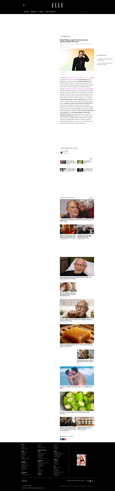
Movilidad (56, 471)
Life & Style (24, 472)
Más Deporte (40, 455)
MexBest (24, 462)
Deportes (40, 444)
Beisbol (39, 452)
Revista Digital (41, 458)
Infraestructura (57, 454)
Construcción (57, 452)
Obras (39, 467)
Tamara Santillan (64, 151)
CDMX (55, 445)
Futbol (39, 451)
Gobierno (40, 474)
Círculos (24, 454)
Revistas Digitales (85, 11)
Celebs (41, 12)
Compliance (76, 486)
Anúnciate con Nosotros (86, 486)
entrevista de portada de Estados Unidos (78, 77)
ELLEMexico (86, 481)
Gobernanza (57, 469)
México (39, 475)
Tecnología (40, 466)
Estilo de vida (50, 12)
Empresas (40, 461)
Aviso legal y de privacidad (65, 486)
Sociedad (56, 448)
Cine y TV (40, 445)
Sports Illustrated (42, 450)
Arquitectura (57, 455)
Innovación (57, 473)
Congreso (56, 444)
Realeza (23, 453)
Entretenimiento (25, 474)
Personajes (24, 466)
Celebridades (65, 36)
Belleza (33, 12)
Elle (22, 444)
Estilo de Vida (25, 468)
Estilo (23, 473)
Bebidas (23, 464)
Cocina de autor (71, 436)
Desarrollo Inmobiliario (59, 453)
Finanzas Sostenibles (58, 472)
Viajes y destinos (25, 465)
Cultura (23, 459)
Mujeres (39, 469)
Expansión (40, 460)
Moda (26, 12)
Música (39, 446)
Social (55, 468)
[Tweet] (63, 439)
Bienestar (24, 467)
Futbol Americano (42, 453)
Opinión (56, 447)
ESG (38, 468)
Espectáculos (25, 452)
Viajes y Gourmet (25, 458)
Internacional (41, 465)
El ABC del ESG (57, 474)
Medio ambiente (57, 467)
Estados (56, 446)
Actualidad (56, 460)
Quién (23, 451)
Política (39, 473)
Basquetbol (40, 454)
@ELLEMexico (65, 152)
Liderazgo (56, 461)
